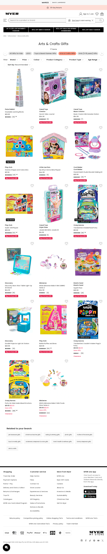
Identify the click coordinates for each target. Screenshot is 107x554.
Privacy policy (58, 524)
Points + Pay (8, 484)
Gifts (4, 35)
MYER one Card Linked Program (15, 503)
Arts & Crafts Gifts (23, 35)
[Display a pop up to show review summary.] (16, 117)
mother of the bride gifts (84, 435)
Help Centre (34, 476)
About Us (60, 488)
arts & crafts (12, 448)
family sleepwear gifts (84, 441)
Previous (5, 53)
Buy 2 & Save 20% (46, 122)
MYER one (60, 476)
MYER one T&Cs (91, 518)
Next (102, 53)
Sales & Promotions (37, 503)
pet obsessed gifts (14, 435)
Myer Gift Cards (63, 480)
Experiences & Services (39, 491)
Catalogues (7, 499)
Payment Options (10, 480)
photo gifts (68, 435)
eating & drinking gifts (53, 435)
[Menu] (5, 20)
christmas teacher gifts (32, 435)
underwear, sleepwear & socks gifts (37, 441)
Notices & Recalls (36, 507)
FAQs (32, 480)
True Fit (6, 495)
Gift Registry (34, 499)
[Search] (101, 20)
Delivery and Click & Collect (14, 488)
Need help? (6, 547)
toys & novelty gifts (14, 441)
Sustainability (62, 495)
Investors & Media (64, 491)
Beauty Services (36, 495)
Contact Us (34, 484)
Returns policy (15, 518)
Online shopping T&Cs (54, 518)
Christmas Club (63, 499)
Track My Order (9, 476)
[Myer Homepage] (12, 15)
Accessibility (34, 511)
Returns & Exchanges (11, 491)
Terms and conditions (74, 518)
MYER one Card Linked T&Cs (39, 524)
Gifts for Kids (12, 35)
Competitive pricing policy (33, 518)
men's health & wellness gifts (62, 441)
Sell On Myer (61, 503)
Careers (60, 484)
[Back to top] (101, 549)
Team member (72, 524)
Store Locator (35, 488)
